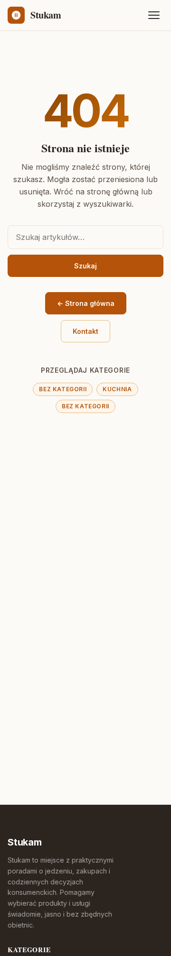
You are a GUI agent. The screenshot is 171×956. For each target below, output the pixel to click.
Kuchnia (117, 389)
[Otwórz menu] (153, 15)
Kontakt (85, 331)
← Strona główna (85, 303)
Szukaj (85, 266)
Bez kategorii (62, 389)
